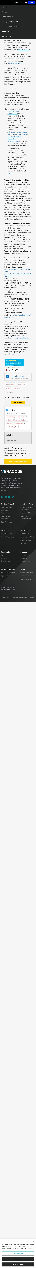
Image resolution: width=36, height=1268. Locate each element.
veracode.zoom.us (17, 376)
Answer (17, 397)
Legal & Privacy (29, 597)
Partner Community (18, 597)
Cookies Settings (18, 1253)
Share (27, 397)
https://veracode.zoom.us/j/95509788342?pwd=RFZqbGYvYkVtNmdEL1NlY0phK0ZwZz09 (19, 378)
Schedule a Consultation (25, 560)
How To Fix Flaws (7, 537)
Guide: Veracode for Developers (27, 508)
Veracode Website (6, 597)
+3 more (17, 388)
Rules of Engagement (5, 560)
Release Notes (7, 31)
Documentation (7, 17)
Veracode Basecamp (5, 512)
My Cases (23, 544)
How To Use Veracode (5, 517)
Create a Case (25, 540)
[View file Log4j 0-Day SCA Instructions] (14, 365)
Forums (4, 12)
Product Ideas (25, 555)
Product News (25, 576)
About (3, 555)
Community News (26, 572)
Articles (9, 435)
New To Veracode (7, 507)
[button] (23, 370)
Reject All (18, 1259)
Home (4, 7)
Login (31, 2)
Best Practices (6, 522)
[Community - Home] (18, 2)
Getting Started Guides (10, 22)
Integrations (6, 36)
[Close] (34, 1242)
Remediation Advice (27, 537)
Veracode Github (26, 513)
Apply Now (5, 576)
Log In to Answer (18, 402)
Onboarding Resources (10, 26)
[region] (18, 1253)
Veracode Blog (25, 579)
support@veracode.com (19, 338)
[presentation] (8, 377)
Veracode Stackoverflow (25, 517)
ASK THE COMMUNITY (18, 461)
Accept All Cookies (17, 1264)
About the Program (8, 572)
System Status (25, 533)
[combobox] (18, 413)
